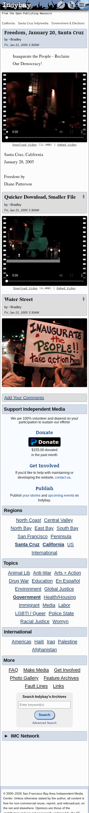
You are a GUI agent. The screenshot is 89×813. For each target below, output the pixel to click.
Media (49, 605)
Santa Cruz (27, 544)
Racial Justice (34, 621)
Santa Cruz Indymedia (33, 23)
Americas (21, 641)
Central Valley (58, 520)
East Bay (44, 528)
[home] (40, 5)
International (44, 552)
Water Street (18, 299)
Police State (61, 613)
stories (31, 495)
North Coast (28, 520)
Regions (13, 510)
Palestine (67, 641)
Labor (64, 605)
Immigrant (29, 605)
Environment (28, 589)
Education (42, 581)
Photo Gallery (24, 678)
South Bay (67, 528)
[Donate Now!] (45, 442)
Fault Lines (36, 686)
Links (58, 686)
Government (27, 597)
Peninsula (61, 536)
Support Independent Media (34, 409)
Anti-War (42, 573)
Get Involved (67, 670)
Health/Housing (60, 597)
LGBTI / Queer (30, 613)
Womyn (60, 621)
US (70, 544)
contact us (62, 477)
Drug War (19, 581)
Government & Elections (67, 23)
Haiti (39, 641)
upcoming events (61, 495)
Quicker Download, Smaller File (40, 196)
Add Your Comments (24, 397)
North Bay (21, 528)
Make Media (36, 670)
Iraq (51, 641)
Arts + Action (67, 573)
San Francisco (32, 536)
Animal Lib (19, 573)
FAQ (13, 670)
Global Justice (59, 589)
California (8, 23)
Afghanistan (44, 649)
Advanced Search (44, 723)
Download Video (25, 144)
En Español (68, 581)
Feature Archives (61, 678)
